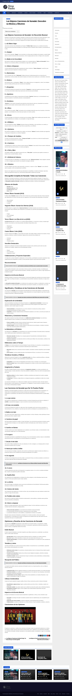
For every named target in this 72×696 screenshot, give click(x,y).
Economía (20, 12)
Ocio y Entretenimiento (59, 61)
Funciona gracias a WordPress (8, 693)
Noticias (14, 12)
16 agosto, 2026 (59, 676)
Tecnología (57, 69)
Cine (44, 12)
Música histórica (58, 52)
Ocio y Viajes (32, 12)
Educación (57, 44)
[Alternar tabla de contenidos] (17, 32)
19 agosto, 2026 (60, 203)
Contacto (57, 12)
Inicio (8, 12)
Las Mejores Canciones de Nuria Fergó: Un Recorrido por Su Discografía (16, 639)
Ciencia (56, 33)
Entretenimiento (58, 47)
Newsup (16, 693)
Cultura (39, 12)
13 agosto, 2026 (60, 258)
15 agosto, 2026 (60, 232)
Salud (26, 12)
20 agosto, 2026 (25, 676)
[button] (68, 12)
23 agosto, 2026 (8, 676)
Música (56, 50)
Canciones (50, 12)
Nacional (57, 55)
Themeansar (21, 693)
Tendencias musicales (59, 72)
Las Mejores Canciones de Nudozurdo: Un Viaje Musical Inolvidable (39, 639)
